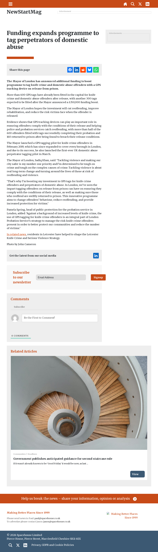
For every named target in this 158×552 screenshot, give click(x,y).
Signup (98, 277)
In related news (16, 234)
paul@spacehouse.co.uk (47, 518)
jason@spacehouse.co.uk (57, 521)
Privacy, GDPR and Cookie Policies (52, 544)
